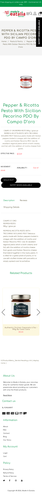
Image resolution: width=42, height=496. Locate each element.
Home (3, 41)
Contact (6, 433)
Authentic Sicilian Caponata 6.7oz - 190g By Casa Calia (21, 328)
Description (9, 200)
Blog (5, 436)
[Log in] (34, 13)
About (5, 426)
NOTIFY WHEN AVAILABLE (21, 185)
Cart (5, 456)
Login (5, 453)
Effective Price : (8, 153)
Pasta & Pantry (16, 41)
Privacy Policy (8, 469)
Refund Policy (8, 473)
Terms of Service (9, 476)
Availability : (22, 168)
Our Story (7, 440)
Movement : (6, 167)
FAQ (4, 430)
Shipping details (11, 207)
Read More (7, 395)
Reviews (23, 200)
